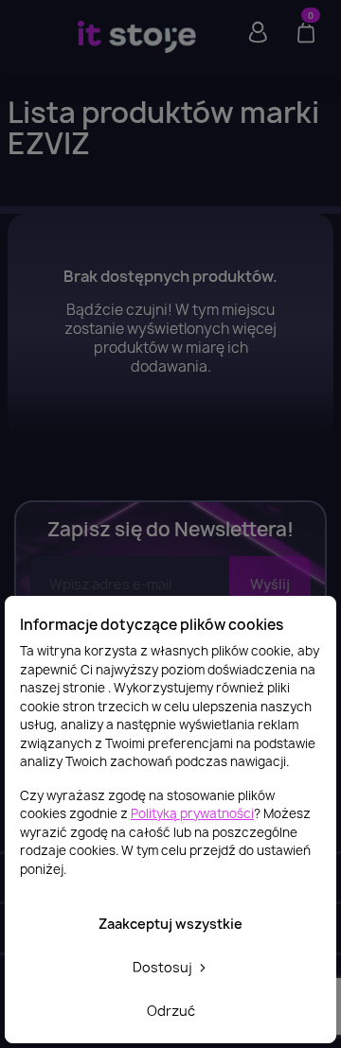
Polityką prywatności (192, 813)
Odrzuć (171, 1011)
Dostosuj (164, 967)
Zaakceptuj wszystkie (170, 924)
